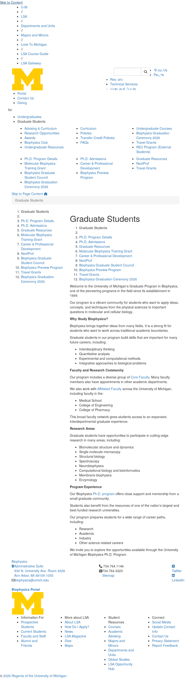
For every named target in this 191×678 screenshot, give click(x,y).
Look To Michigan (34, 44)
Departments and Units (38, 25)
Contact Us (25, 98)
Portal (21, 93)
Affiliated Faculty (109, 388)
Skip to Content (11, 2)
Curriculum (88, 128)
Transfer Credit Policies (97, 137)
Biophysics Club (36, 142)
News (69, 631)
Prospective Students (29, 624)
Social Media (161, 622)
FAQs (84, 142)
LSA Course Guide (34, 53)
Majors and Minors (34, 35)
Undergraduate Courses (154, 128)
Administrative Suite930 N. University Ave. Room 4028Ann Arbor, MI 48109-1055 (39, 571)
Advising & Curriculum (40, 128)
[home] (46, 193)
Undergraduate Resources (44, 147)
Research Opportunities (41, 133)
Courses (114, 626)
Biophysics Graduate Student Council (39, 175)
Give (68, 640)
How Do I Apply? (77, 626)
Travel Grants (146, 142)
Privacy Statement (165, 640)
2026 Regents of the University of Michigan (35, 675)
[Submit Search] (145, 72)
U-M (24, 7)
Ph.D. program (104, 493)
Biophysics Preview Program (42, 267)
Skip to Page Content (27, 193)
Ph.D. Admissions (93, 158)
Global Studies (119, 659)
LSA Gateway (31, 63)
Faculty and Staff (33, 636)
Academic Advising (115, 633)
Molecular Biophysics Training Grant (39, 165)
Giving (22, 102)
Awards (29, 137)
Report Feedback (165, 645)
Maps (69, 645)
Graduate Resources (151, 158)
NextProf (142, 163)
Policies (86, 133)
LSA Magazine (75, 636)
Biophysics (19, 561)
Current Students (33, 631)
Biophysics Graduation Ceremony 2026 (152, 135)
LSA (24, 16)
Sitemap (108, 575)
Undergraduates (29, 116)
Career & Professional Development (96, 165)
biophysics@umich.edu (32, 580)
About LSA (72, 622)
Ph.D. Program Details (40, 158)
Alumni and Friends (29, 643)
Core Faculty (140, 377)
